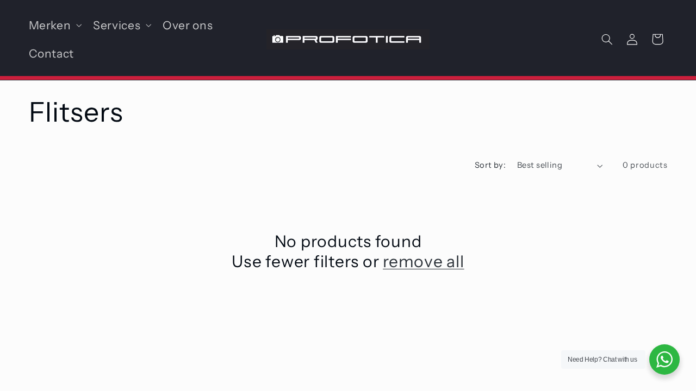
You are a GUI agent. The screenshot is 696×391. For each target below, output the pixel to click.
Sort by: (490, 165)
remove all (423, 261)
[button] (54, 25)
